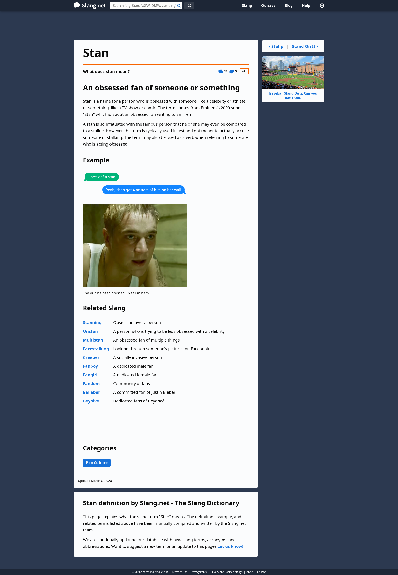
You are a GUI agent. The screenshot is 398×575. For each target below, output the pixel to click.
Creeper (91, 357)
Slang (247, 5)
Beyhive (91, 401)
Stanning (92, 322)
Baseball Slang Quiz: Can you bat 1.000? (293, 95)
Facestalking (96, 348)
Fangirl (90, 375)
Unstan (90, 331)
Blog (289, 5)
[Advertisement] (199, 25)
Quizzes (268, 5)
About (249, 572)
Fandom (91, 383)
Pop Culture (97, 462)
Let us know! (230, 546)
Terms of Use (179, 572)
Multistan (93, 340)
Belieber (91, 392)
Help (306, 5)
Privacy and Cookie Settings (227, 572)
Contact (261, 572)
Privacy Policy (199, 572)
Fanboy (90, 366)
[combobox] (146, 5)
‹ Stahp (276, 46)
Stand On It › (305, 46)
